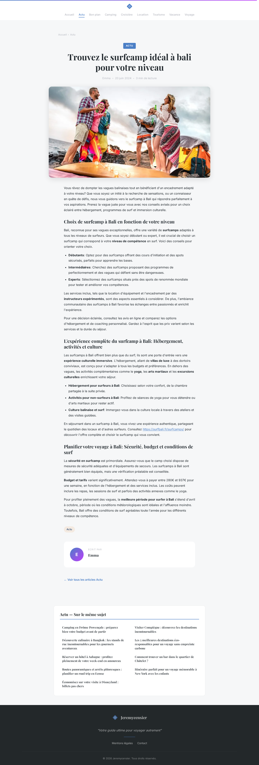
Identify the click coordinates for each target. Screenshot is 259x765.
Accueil (69, 14)
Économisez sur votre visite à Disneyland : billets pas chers (90, 684)
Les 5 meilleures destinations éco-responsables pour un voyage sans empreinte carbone (165, 644)
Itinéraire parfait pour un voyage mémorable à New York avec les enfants (166, 671)
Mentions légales (122, 743)
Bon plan (94, 14)
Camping (110, 14)
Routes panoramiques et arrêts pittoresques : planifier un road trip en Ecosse (92, 671)
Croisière (127, 14)
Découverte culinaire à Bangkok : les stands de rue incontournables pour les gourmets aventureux (93, 644)
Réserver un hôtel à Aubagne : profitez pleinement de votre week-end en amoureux (91, 659)
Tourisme (159, 14)
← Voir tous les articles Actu (83, 579)
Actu (82, 14)
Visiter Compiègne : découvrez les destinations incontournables (166, 629)
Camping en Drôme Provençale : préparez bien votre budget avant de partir (90, 629)
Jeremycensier (134, 717)
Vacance (174, 14)
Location (142, 14)
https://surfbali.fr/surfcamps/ (163, 429)
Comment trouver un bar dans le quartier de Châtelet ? (164, 659)
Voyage (189, 14)
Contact (142, 743)
